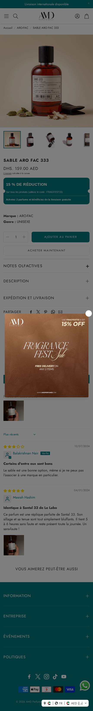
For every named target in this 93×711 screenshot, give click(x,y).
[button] (65, 703)
